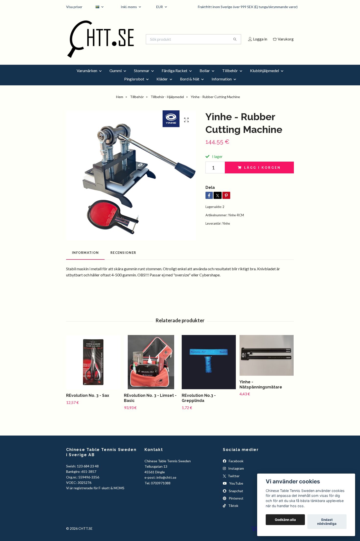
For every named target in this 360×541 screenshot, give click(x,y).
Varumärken (87, 77)
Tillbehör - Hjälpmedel (167, 103)
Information (222, 85)
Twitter (233, 482)
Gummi (115, 77)
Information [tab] (85, 259)
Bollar (205, 77)
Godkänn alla (285, 520)
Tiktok (233, 512)
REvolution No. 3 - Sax (87, 402)
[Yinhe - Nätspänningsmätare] (267, 362)
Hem (119, 103)
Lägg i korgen (262, 174)
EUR (160, 7)
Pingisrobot (134, 85)
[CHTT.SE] (123, 39)
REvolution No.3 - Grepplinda (199, 405)
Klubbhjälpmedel (264, 77)
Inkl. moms (129, 7)
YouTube (235, 490)
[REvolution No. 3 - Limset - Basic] (151, 369)
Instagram (236, 475)
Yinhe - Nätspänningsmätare (261, 391)
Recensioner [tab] (123, 259)
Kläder (162, 85)
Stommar (141, 77)
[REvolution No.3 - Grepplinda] (209, 369)
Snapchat (235, 497)
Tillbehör (230, 77)
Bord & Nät (189, 85)
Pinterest (235, 505)
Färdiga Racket (174, 77)
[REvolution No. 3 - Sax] (93, 369)
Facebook (235, 467)
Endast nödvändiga (326, 522)
